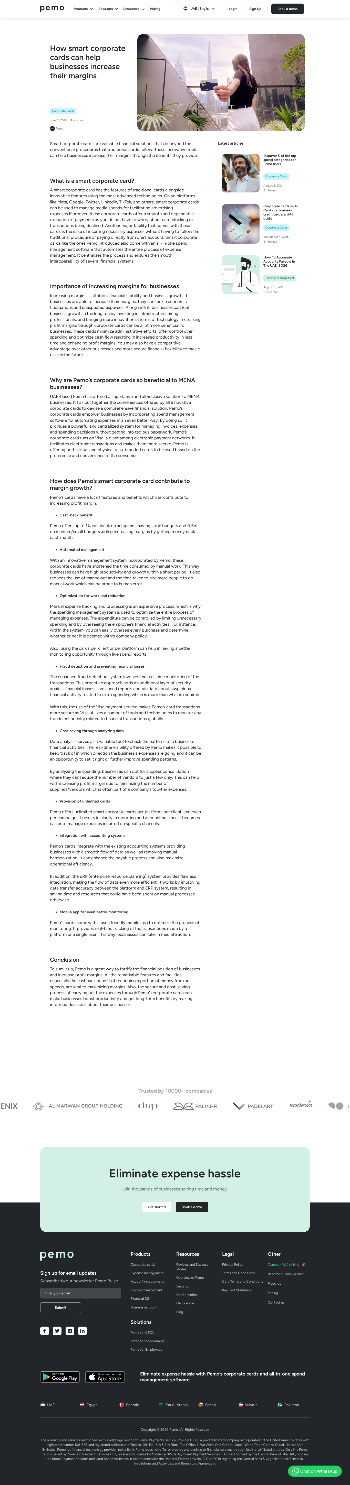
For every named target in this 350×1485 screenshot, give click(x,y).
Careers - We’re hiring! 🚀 (287, 1264)
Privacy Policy (232, 1264)
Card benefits (186, 1295)
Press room (276, 1283)
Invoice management (146, 1290)
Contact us (276, 1302)
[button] (199, 8)
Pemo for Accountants (147, 1341)
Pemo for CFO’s (142, 1332)
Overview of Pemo (190, 1277)
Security (182, 1286)
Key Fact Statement (237, 1290)
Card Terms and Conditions (242, 1281)
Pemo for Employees (146, 1349)
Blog (179, 1312)
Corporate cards (143, 1264)
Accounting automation (148, 1281)
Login (233, 9)
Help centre (185, 1303)
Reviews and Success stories (192, 1266)
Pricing (155, 9)
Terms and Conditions (238, 1273)
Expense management (147, 1273)
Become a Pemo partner (286, 1274)
